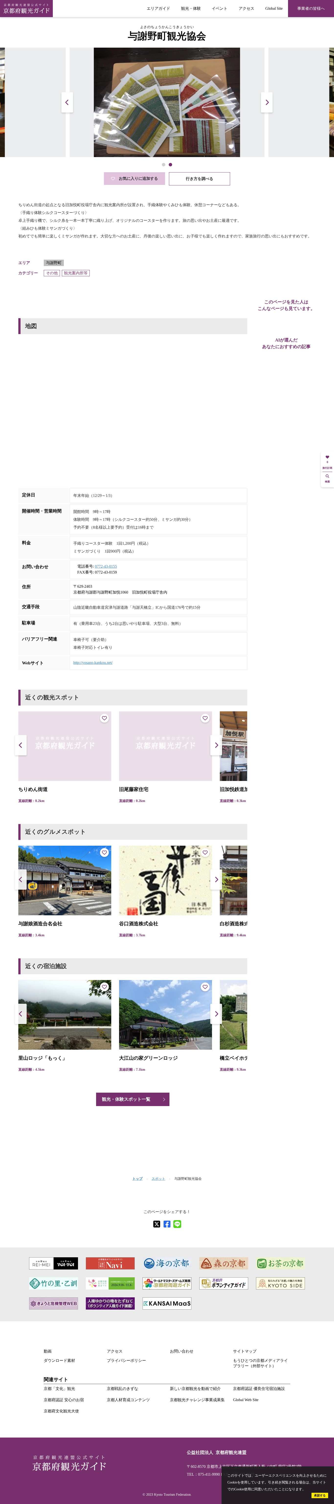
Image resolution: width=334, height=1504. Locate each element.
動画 (48, 1351)
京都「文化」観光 (59, 1389)
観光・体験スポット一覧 (126, 1099)
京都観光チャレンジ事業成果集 (197, 1400)
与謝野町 (54, 263)
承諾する (320, 1495)
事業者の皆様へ (311, 8)
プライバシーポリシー (126, 1360)
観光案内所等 (76, 273)
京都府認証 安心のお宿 (64, 1400)
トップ (137, 1179)
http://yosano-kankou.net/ (92, 663)
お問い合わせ (181, 1351)
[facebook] (167, 1224)
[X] (157, 1224)
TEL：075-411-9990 (203, 1474)
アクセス (246, 8)
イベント (219, 8)
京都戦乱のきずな (122, 1389)
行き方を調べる (199, 179)
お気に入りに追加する (138, 178)
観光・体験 (191, 8)
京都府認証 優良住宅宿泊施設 (259, 1389)
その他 (52, 273)
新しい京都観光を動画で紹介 (195, 1389)
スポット (158, 1179)
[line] (177, 1224)
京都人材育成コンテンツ (128, 1400)
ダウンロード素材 (59, 1360)
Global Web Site (245, 1400)
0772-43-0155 (106, 566)
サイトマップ (244, 1351)
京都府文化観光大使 (61, 1411)
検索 (327, 481)
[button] (267, 102)
